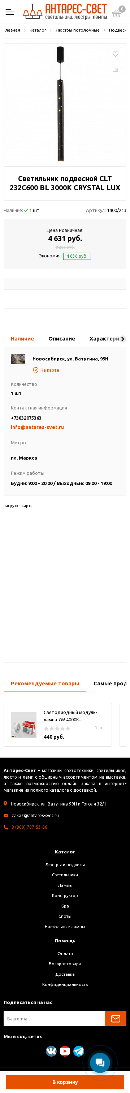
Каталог (65, 851)
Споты (65, 916)
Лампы (65, 885)
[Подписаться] (115, 1018)
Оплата (65, 953)
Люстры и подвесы (65, 864)
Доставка (65, 974)
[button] (122, 339)
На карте (49, 370)
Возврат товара (65, 963)
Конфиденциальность (65, 984)
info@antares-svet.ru (37, 427)
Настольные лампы (65, 926)
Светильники (65, 874)
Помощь (65, 940)
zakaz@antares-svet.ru (35, 815)
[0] (116, 15)
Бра (65, 906)
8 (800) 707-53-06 (29, 827)
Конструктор (65, 895)
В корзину (65, 1082)
